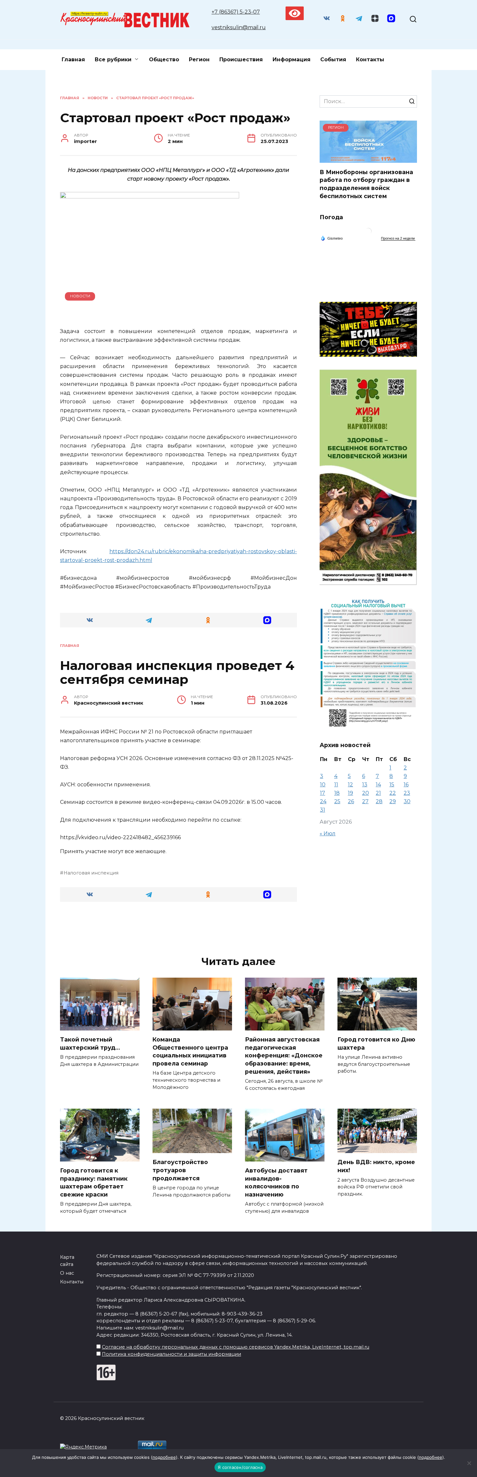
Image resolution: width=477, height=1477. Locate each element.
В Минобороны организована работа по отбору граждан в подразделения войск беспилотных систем (366, 183)
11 (336, 784)
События (333, 59)
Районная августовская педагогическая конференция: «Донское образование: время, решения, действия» (284, 1055)
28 (379, 801)
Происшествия (241, 59)
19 (350, 793)
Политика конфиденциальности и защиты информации (171, 1354)
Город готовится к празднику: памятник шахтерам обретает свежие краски (94, 1182)
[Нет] (469, 1463)
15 (391, 784)
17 (322, 793)
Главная (73, 59)
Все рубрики (113, 59)
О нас (67, 1273)
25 (337, 801)
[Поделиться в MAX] (267, 620)
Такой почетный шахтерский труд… (90, 1043)
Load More (178, 928)
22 (392, 793)
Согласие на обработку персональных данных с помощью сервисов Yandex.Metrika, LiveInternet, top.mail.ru (235, 1347)
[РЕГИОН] (368, 159)
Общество (164, 59)
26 (351, 801)
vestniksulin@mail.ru (239, 27)
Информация (292, 59)
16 (406, 784)
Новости (80, 296)
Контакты (370, 59)
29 (392, 801)
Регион (199, 59)
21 (378, 793)
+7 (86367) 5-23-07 (236, 12)
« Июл (328, 833)
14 (378, 784)
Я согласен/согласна (240, 1467)
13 (364, 784)
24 (323, 801)
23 (407, 793)
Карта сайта (67, 1260)
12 (350, 784)
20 (365, 793)
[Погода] (331, 238)
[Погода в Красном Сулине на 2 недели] (398, 238)
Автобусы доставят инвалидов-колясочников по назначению (276, 1182)
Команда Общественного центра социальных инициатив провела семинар (190, 1051)
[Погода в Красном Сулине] (368, 232)
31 (322, 810)
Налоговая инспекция (91, 873)
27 (365, 801)
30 (407, 801)
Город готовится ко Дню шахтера (376, 1043)
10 (322, 784)
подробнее (164, 1457)
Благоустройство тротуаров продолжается (180, 1170)
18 (337, 793)
